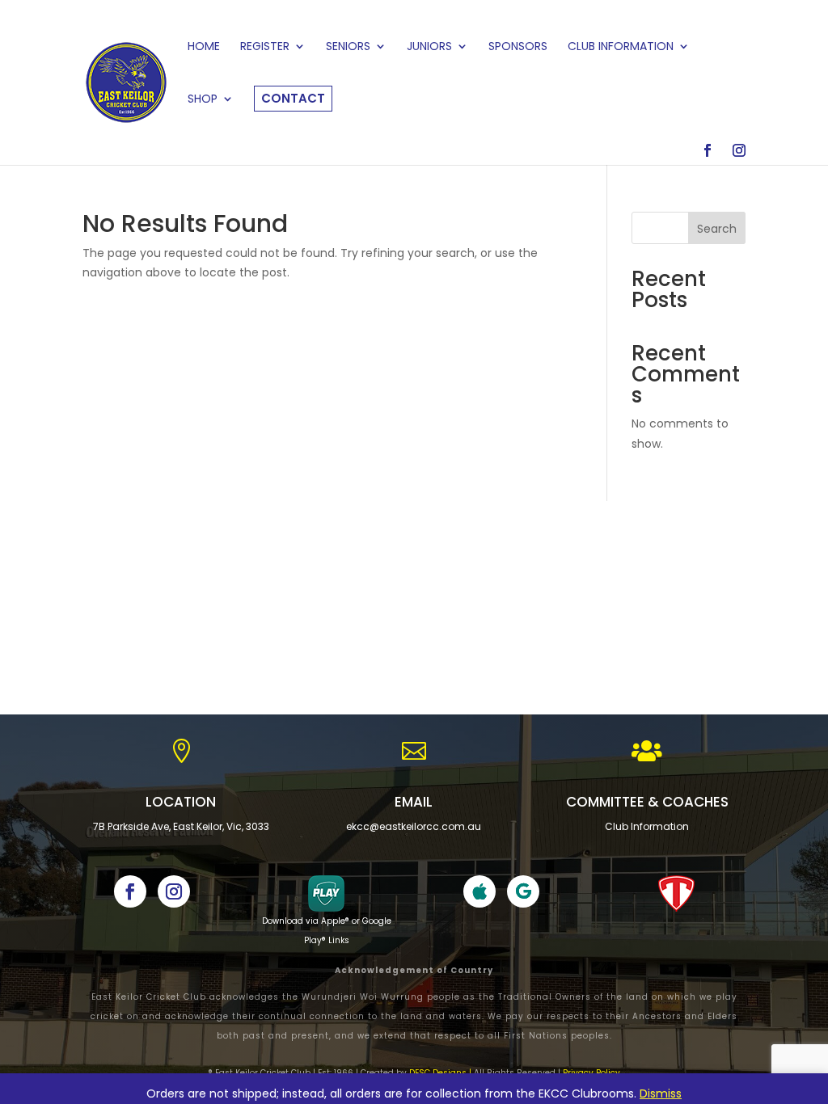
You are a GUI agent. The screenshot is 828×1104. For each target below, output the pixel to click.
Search (717, 229)
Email (414, 801)
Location (181, 801)
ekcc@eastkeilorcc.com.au (413, 826)
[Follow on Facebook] (130, 891)
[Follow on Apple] (479, 891)
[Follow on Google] (523, 891)
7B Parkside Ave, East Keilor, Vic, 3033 (181, 826)
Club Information (647, 826)
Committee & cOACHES (647, 801)
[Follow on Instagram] (174, 891)
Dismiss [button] (661, 1093)
